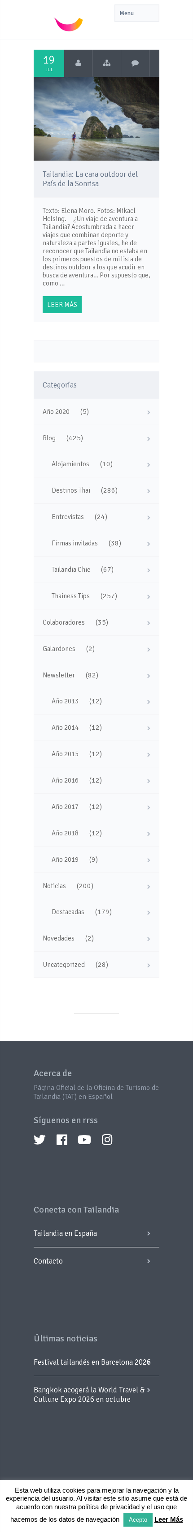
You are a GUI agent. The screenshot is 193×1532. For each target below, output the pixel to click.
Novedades (59, 938)
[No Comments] (135, 63)
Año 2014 (65, 727)
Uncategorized (64, 965)
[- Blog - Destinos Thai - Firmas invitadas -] (106, 63)
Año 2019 (65, 859)
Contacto (48, 1261)
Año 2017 (65, 807)
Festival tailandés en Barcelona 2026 (92, 1362)
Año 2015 (65, 754)
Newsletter (59, 675)
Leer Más (168, 1519)
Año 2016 (65, 780)
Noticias (54, 886)
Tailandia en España (65, 1233)
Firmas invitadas (75, 543)
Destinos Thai (71, 490)
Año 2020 (56, 412)
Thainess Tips (71, 596)
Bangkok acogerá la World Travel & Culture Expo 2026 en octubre (89, 1394)
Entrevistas (68, 517)
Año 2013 (65, 701)
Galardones (59, 649)
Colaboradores (64, 622)
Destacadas (68, 912)
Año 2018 (65, 833)
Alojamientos (70, 464)
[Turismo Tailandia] (78, 63)
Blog (49, 438)
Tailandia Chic (71, 570)
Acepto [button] (138, 1519)
